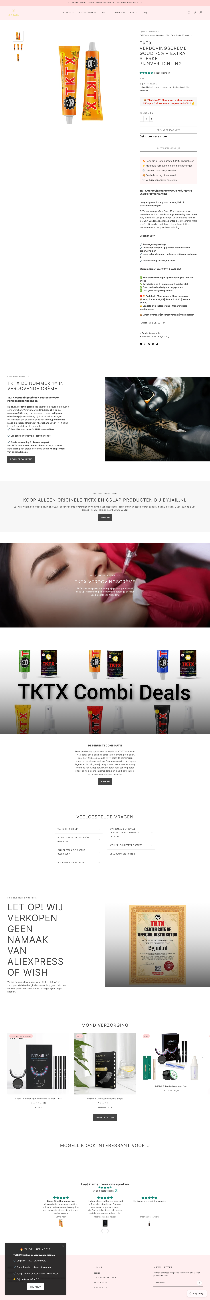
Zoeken (97, 1273)
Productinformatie (151, 333)
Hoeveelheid (146, 113)
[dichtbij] (63, 1246)
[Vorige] (69, 2)
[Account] (195, 12)
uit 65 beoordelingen (103, 1190)
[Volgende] (141, 2)
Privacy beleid (101, 1282)
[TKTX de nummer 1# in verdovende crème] (157, 419)
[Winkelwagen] (201, 12)
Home (142, 32)
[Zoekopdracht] (189, 12)
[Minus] (142, 119)
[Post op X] (144, 344)
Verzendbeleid (101, 1287)
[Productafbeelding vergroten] (80, 83)
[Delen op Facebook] (140, 344)
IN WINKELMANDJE (168, 148)
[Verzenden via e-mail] (153, 344)
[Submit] (199, 1283)
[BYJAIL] (13, 12)
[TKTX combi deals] (105, 692)
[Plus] (151, 119)
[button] (157, 344)
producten (152, 32)
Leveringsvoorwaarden (105, 1278)
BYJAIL (143, 78)
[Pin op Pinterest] (148, 344)
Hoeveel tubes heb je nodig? (156, 336)
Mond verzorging (105, 1025)
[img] (105, 1187)
